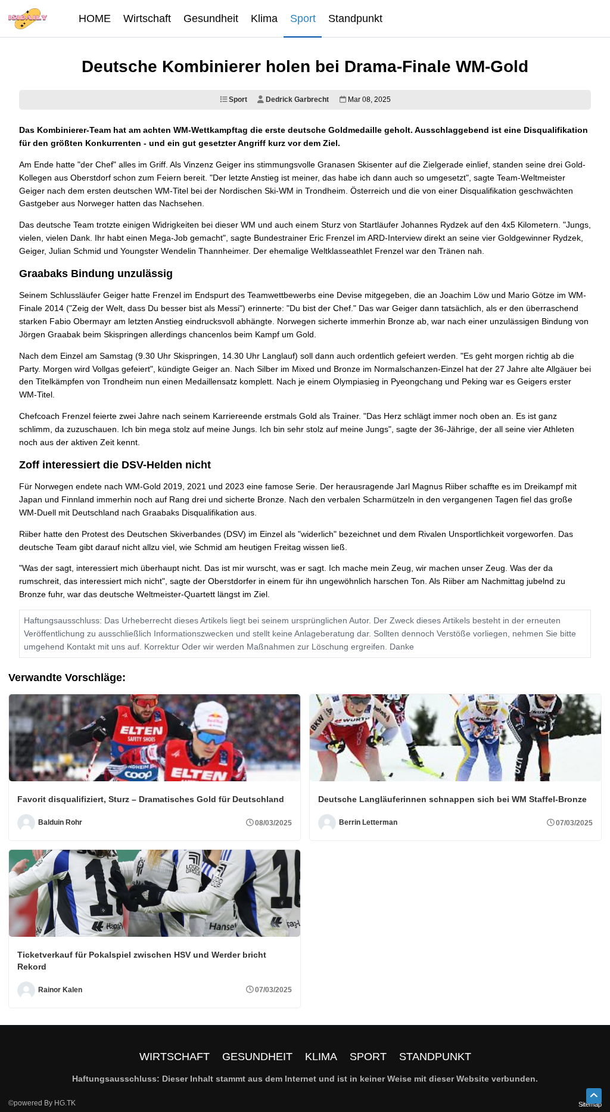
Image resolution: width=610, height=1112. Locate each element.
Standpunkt (435, 1057)
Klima (321, 1057)
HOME (95, 18)
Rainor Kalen (60, 990)
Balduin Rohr (60, 822)
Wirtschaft (174, 1057)
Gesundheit (257, 1057)
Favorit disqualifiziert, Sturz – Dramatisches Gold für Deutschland (150, 799)
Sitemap (590, 1104)
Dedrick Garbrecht (296, 99)
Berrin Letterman (368, 822)
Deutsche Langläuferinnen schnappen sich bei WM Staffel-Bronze (452, 799)
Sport (237, 99)
